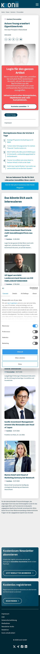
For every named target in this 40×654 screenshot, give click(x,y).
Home (3, 12)
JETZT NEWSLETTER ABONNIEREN (18, 573)
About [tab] (35, 293)
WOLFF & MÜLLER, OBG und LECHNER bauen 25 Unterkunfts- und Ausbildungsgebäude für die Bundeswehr (21, 154)
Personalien (20, 12)
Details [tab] (14, 293)
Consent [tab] (5, 293)
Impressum (8, 123)
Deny (20, 364)
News (7, 12)
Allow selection (20, 358)
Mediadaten (5, 623)
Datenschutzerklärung (9, 620)
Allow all (20, 352)
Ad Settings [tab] (25, 293)
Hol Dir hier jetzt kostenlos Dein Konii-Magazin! (20, 186)
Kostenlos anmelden (18, 106)
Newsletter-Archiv (7, 626)
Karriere (13, 12)
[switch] (35, 331)
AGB (2, 617)
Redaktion (5, 630)
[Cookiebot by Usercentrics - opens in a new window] (30, 288)
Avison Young (11, 115)
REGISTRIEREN (11, 601)
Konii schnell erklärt (8, 633)
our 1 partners (12, 303)
